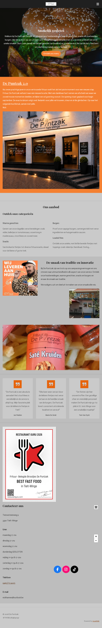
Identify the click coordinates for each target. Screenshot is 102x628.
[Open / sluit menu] (98, 4)
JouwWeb (96, 621)
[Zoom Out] (96, 540)
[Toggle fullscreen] (96, 507)
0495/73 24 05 (9, 583)
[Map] (66, 524)
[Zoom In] (96, 536)
